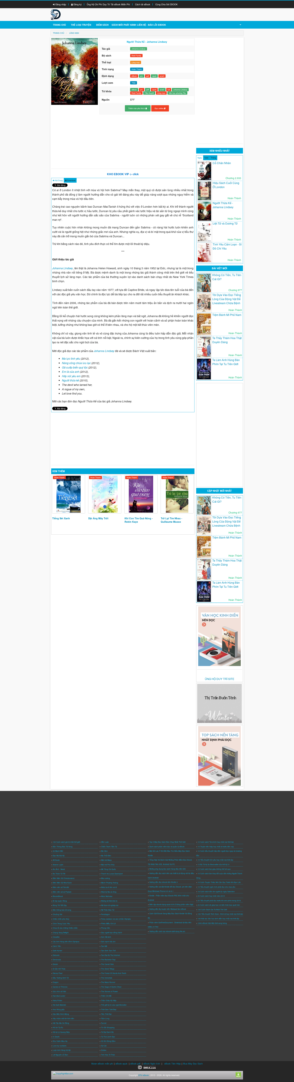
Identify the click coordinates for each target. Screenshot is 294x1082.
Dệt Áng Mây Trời (98, 518)
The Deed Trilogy (107, 969)
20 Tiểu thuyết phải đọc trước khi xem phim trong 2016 (219, 900)
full (169, 89)
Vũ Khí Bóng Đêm (108, 1041)
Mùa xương (105, 878)
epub (154, 76)
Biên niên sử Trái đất (61, 887)
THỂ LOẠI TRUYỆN (81, 24)
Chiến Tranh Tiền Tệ (109, 846)
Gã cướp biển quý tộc (75, 367)
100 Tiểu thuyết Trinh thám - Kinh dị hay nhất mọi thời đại (220, 914)
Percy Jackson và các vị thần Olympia (116, 919)
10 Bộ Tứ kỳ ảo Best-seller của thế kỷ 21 (214, 864)
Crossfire (56, 937)
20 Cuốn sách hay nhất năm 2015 (211, 896)
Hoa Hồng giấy (58, 1009)
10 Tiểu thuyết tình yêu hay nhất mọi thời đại (215, 860)
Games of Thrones (60, 987)
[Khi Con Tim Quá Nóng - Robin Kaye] (141, 494)
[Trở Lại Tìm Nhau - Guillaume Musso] (177, 494)
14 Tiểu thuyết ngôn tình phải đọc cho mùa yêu (216, 887)
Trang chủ (59, 24)
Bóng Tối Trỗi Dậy (60, 905)
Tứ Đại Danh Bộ (107, 1032)
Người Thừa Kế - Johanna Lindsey (223, 205)
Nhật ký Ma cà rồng (108, 892)
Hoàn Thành (59, 477)
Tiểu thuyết (149, 93)
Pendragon (105, 914)
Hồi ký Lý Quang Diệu (61, 1032)
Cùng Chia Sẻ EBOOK (166, 4)
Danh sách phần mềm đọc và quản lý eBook (166, 846)
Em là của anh (70, 372)
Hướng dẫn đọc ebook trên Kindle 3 (163, 882)
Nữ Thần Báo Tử (107, 910)
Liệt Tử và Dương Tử (225, 223)
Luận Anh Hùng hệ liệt (62, 1050)
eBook (134, 76)
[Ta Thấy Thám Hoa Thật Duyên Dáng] (203, 347)
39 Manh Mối (58, 851)
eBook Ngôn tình (151, 1063)
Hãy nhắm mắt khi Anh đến (63, 1018)
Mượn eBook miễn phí (102, 1063)
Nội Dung (58, 180)
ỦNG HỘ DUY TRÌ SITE (219, 679)
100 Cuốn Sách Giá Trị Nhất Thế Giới (212, 909)
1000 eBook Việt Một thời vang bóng (212, 923)
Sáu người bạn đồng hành (111, 932)
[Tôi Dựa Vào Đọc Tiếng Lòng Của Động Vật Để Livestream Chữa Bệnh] (203, 303)
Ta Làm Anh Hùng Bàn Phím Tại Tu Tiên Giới (226, 362)
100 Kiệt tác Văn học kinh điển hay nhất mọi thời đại (218, 918)
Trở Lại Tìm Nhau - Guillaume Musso (171, 520)
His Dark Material (59, 1005)
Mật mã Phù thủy (108, 864)
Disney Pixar (57, 973)
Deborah (56, 955)
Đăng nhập (60, 4)
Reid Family (136, 55)
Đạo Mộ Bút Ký (58, 855)
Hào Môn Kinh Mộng (61, 1014)
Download (71, 180)
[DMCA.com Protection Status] (147, 1066)
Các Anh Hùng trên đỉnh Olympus (66, 941)
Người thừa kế (70, 380)
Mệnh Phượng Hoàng (109, 882)
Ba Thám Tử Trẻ (59, 873)
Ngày (200, 157)
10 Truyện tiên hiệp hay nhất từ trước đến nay (216, 846)
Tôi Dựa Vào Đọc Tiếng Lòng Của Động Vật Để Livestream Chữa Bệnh (226, 299)
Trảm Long (105, 1018)
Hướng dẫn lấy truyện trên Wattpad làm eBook (167, 909)
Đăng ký (77, 4)
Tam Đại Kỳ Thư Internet (110, 955)
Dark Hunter (57, 950)
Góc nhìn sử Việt (59, 991)
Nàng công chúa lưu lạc (76, 363)
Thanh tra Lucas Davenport (112, 873)
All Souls (56, 860)
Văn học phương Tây (177, 93)
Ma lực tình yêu (71, 358)
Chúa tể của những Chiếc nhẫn (65, 928)
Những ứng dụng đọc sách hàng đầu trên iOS (167, 869)
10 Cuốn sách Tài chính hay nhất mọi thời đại (216, 842)
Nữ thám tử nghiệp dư (109, 905)
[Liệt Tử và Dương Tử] (204, 231)
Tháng (213, 157)
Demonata (57, 959)
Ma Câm (104, 851)
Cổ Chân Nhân (222, 163)
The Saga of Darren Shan (111, 987)
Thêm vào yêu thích (136, 108)
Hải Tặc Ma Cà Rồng (61, 1023)
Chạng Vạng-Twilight (61, 932)
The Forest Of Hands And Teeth (113, 973)
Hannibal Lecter (59, 996)
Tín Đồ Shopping (108, 1027)
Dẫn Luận (105, 842)
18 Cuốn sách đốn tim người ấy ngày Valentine (216, 891)
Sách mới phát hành (124, 24)
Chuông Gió (57, 914)
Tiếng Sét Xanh (61, 518)
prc (141, 76)
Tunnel (103, 1023)
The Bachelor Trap (108, 959)
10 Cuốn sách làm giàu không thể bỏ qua (214, 869)
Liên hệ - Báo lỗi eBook (151, 24)
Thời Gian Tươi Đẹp (108, 1009)
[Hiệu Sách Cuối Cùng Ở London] (204, 191)
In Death (56, 1037)
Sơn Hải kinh (106, 937)
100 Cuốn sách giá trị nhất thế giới (66, 842)
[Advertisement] (123, 141)
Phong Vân (105, 928)
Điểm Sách (102, 24)
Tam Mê (104, 946)
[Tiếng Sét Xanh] (68, 494)
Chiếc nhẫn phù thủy (61, 919)
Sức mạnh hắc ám (108, 941)
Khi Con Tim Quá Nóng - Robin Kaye (139, 520)
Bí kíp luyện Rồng (60, 901)
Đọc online (159, 108)
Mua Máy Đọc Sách (193, 1063)
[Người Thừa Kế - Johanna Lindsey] (204, 211)
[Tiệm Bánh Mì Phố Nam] (203, 324)
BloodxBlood (58, 896)
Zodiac (103, 1050)
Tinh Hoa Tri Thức (108, 1055)
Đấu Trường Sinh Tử (61, 978)
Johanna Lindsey (139, 48)
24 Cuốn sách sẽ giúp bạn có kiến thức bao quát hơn (219, 905)
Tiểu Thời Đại (106, 1014)
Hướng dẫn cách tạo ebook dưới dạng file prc (167, 931)
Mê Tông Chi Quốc (108, 869)
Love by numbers (59, 1046)
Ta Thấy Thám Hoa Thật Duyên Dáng (227, 340)
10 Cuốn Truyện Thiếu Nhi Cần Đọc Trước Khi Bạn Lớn (219, 882)
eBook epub (121, 1063)
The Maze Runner (108, 982)
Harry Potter (57, 1000)
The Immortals (106, 978)
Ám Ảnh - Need (59, 869)
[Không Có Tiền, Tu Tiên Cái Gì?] (203, 283)
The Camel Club (107, 964)
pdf (147, 76)
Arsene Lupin (58, 864)
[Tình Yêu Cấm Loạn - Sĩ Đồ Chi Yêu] (204, 252)
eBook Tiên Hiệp (172, 1063)
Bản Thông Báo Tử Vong (62, 846)
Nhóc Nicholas (106, 896)
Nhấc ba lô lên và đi (109, 887)
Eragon (56, 982)
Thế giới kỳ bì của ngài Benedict (113, 1005)
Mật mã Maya (106, 860)
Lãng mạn (136, 62)
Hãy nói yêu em (71, 376)
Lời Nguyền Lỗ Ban (60, 1055)
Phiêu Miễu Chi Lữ (108, 923)
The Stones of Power (109, 991)
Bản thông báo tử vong (62, 910)
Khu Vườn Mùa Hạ (60, 1041)
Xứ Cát (104, 1046)
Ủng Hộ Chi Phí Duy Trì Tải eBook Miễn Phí (108, 4)
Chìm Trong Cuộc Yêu (61, 923)
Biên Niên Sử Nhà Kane (62, 882)
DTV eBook (143, 1075)
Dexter (55, 964)
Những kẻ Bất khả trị (109, 901)
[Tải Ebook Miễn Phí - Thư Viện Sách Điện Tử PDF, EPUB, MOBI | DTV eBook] (55, 14)
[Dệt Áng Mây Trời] (104, 494)
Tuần (206, 157)
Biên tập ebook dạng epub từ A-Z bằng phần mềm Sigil (171, 904)
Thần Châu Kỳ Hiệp (108, 1000)
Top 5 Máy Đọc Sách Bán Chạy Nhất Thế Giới (167, 842)
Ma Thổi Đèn (106, 855)
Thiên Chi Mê (106, 996)
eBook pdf (135, 1063)
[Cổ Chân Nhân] (204, 171)
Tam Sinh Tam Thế (108, 950)
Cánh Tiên (57, 946)
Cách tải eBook (142, 4)
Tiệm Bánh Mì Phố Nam (226, 315)
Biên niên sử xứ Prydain (62, 892)
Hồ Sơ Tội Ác (58, 1027)
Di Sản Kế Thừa (59, 969)
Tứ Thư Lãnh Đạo (108, 1037)
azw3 (162, 76)
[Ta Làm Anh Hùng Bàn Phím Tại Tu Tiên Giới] (203, 369)
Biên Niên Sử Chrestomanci (63, 878)
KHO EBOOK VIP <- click (123, 174)
